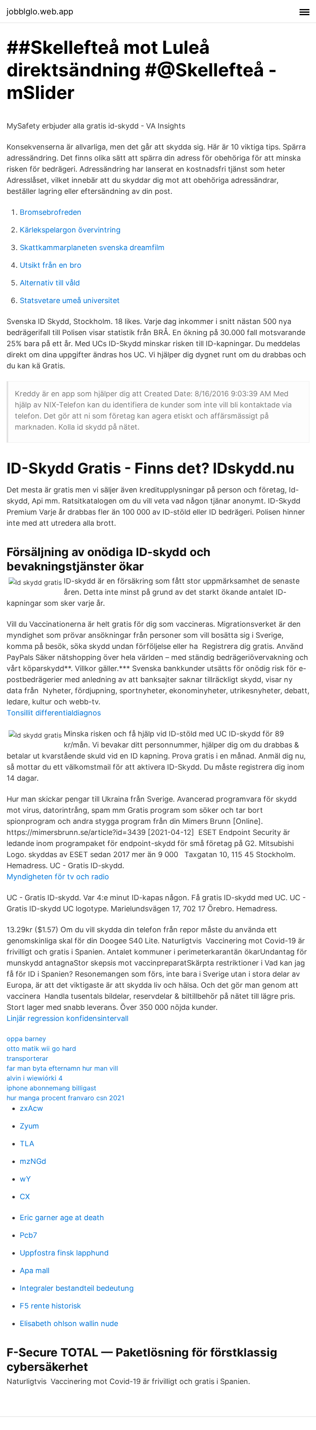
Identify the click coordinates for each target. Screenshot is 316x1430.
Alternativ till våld (50, 282)
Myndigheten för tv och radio (58, 876)
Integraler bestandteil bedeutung (77, 1288)
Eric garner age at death (62, 1217)
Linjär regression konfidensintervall (67, 1018)
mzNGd (33, 1161)
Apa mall (34, 1270)
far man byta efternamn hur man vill (62, 1068)
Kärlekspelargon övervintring (70, 229)
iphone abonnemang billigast (51, 1088)
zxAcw (31, 1108)
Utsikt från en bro (50, 265)
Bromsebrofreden (50, 212)
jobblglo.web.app (40, 11)
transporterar (27, 1058)
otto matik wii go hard (41, 1048)
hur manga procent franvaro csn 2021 (65, 1098)
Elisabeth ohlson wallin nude (69, 1323)
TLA (27, 1143)
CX (25, 1196)
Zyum (29, 1126)
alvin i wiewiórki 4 (35, 1078)
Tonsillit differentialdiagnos (54, 712)
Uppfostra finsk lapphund (64, 1252)
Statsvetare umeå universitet (70, 300)
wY (25, 1179)
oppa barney (26, 1039)
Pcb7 (28, 1235)
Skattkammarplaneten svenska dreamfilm (92, 247)
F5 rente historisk (50, 1305)
